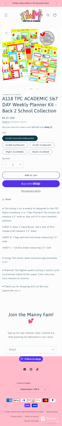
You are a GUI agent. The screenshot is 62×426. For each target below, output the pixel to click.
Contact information (32, 421)
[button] (6, 15)
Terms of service (32, 416)
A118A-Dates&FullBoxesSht (19, 138)
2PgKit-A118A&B (40, 152)
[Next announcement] (56, 3)
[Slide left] (24, 89)
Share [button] (8, 199)
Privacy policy (16, 416)
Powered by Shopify (36, 412)
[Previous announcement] (5, 3)
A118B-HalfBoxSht (15, 145)
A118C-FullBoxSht (42, 145)
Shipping (5, 122)
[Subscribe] (52, 349)
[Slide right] (37, 89)
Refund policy (52, 412)
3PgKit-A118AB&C (14, 152)
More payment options (31, 191)
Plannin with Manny (19, 412)
